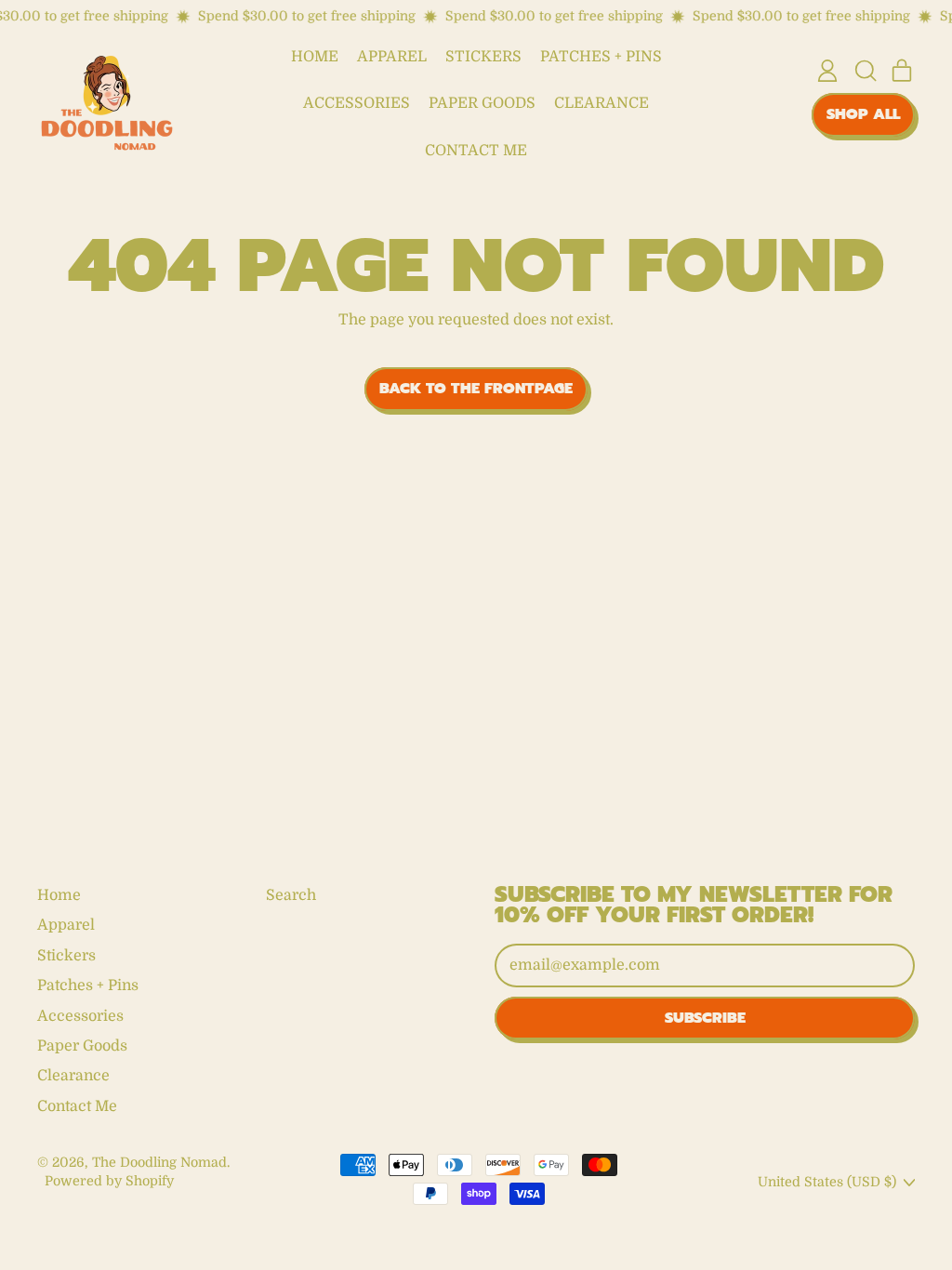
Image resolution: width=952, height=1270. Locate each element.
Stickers (483, 56)
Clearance (601, 103)
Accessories (356, 103)
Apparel (392, 56)
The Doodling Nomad (159, 1162)
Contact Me (476, 150)
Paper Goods (482, 103)
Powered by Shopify (109, 1180)
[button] (865, 71)
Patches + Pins (601, 56)
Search (291, 895)
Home (314, 56)
